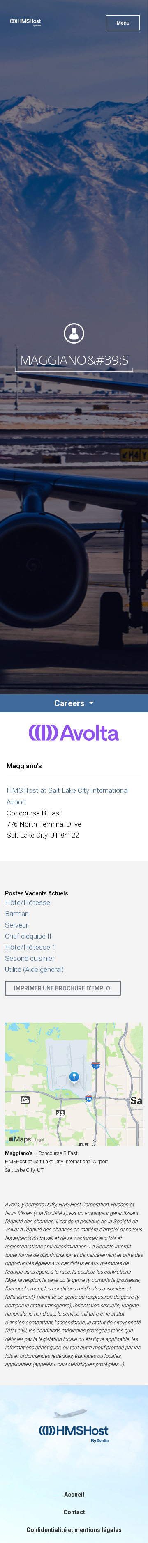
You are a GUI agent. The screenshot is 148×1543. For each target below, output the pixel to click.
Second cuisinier (29, 958)
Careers (70, 703)
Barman (17, 913)
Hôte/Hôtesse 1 (30, 947)
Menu (123, 23)
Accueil (74, 1494)
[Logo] (40, 24)
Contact (74, 1512)
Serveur (16, 925)
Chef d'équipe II (28, 936)
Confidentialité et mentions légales (74, 1530)
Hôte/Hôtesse (27, 902)
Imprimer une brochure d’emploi (63, 988)
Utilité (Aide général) (34, 969)
